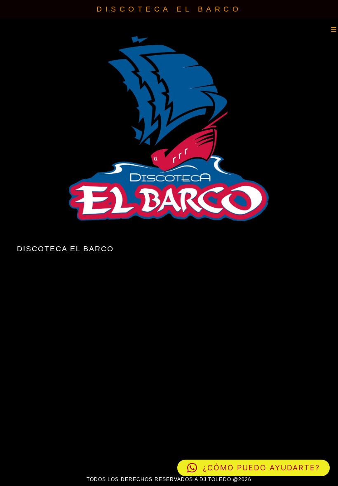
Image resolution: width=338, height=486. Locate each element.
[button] (253, 468)
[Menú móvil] (334, 29)
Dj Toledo (1, 29)
